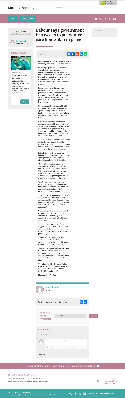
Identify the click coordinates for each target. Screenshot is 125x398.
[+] (74, 347)
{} (71, 347)
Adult (12, 31)
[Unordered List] (60, 347)
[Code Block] (66, 347)
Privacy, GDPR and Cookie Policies (102, 394)
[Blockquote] (63, 347)
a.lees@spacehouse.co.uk (39, 381)
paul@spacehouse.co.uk (33, 378)
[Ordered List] (58, 347)
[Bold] (47, 347)
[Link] (69, 347)
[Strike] (55, 347)
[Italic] (50, 347)
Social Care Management (20, 34)
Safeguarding (21, 31)
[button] (13, 19)
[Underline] (52, 347)
